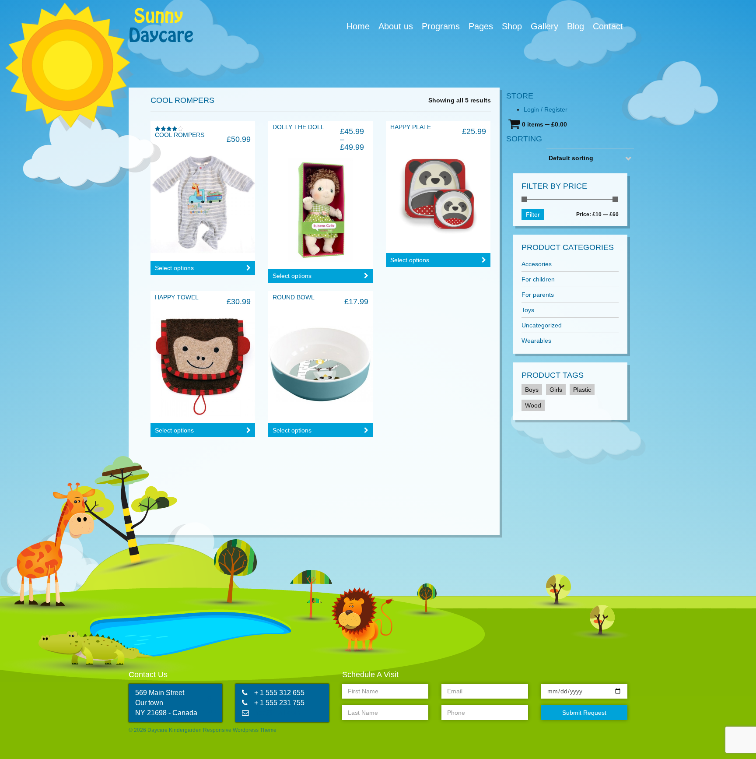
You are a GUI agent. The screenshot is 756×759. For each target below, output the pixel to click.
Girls (556, 389)
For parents (538, 294)
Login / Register (545, 109)
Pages (481, 26)
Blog (575, 26)
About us (395, 26)
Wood (533, 405)
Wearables (536, 340)
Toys (528, 309)
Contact (608, 26)
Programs (441, 26)
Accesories (537, 263)
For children (538, 279)
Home (358, 26)
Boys (532, 389)
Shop (512, 26)
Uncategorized (542, 325)
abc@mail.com (277, 713)
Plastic (582, 389)
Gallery (544, 26)
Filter (533, 214)
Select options (174, 267)
